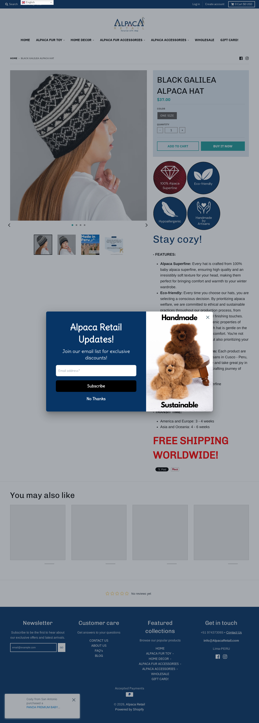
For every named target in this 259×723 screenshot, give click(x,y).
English (30, 2)
